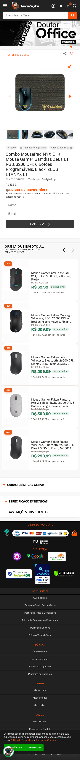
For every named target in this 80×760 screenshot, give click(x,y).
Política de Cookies (46, 740)
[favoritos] (61, 6)
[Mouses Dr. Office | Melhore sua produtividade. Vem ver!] (40, 33)
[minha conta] (53, 6)
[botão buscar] (72, 15)
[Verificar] (63, 574)
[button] (70, 66)
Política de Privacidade (22, 740)
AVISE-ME (38, 224)
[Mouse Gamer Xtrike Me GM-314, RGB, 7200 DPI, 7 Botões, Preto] (16, 280)
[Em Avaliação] (42, 574)
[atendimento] (74, 6)
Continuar (34, 747)
